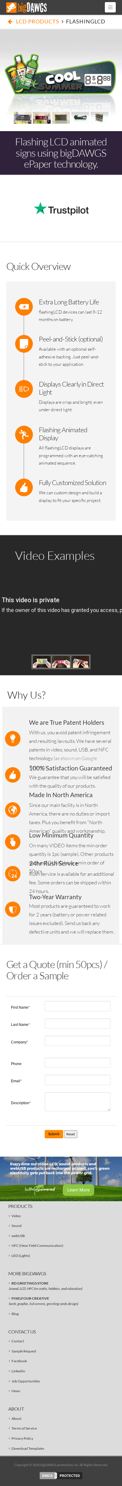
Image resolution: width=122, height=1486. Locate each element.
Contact (18, 1341)
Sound (17, 1225)
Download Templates (28, 1448)
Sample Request (24, 1351)
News (16, 1391)
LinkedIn (18, 1371)
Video (16, 1216)
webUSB (18, 1236)
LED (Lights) (21, 1255)
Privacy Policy (22, 1438)
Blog (15, 1314)
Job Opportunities (26, 1381)
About (16, 1418)
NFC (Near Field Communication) (37, 1245)
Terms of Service (24, 1428)
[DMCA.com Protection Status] (61, 1475)
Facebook (19, 1361)
